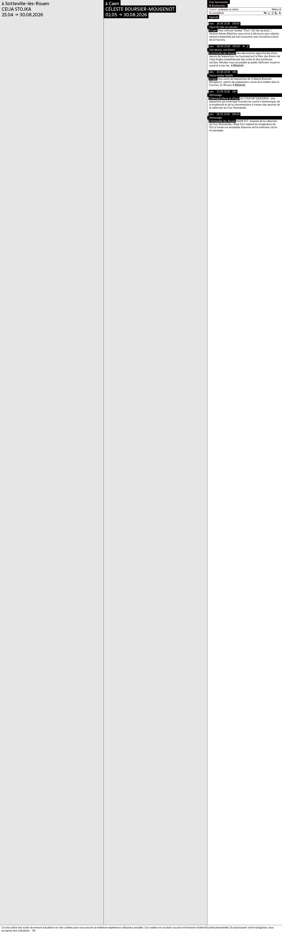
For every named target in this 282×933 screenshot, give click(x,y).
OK (33, 930)
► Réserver (237, 65)
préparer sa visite (228, 9)
